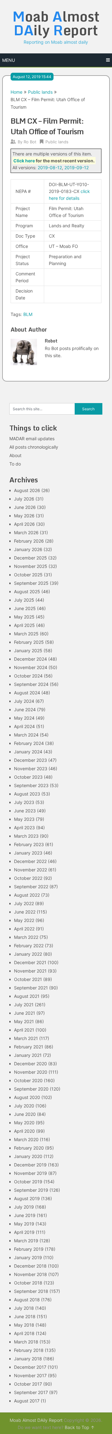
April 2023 (24, 827)
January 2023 (28, 852)
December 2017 (30, 1367)
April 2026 (24, 524)
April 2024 (24, 726)
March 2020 (26, 1139)
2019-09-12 (76, 167)
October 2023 (28, 777)
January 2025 (28, 650)
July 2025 (24, 600)
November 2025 (30, 566)
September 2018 (31, 1291)
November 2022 (30, 869)
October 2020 (28, 1080)
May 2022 (24, 920)
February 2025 (29, 642)
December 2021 (30, 962)
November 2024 (30, 667)
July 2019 (24, 1207)
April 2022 (24, 928)
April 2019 (24, 1232)
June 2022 (24, 911)
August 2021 (27, 996)
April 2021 (24, 1029)
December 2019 (30, 1164)
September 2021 (31, 987)
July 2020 (24, 1105)
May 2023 (24, 819)
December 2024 (30, 659)
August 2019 (27, 1198)
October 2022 (28, 878)
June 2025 (25, 608)
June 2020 (25, 1114)
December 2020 (30, 1063)
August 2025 (27, 591)
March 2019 (26, 1240)
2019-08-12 (50, 167)
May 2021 (24, 1021)
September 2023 (31, 785)
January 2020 (28, 1156)
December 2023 (30, 760)
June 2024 (25, 709)
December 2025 (30, 557)
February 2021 (28, 1046)
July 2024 (24, 701)
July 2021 (24, 1004)
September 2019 (31, 1190)
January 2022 (28, 954)
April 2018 (24, 1333)
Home (16, 92)
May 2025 (24, 616)
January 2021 (28, 1055)
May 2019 (24, 1223)
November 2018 (30, 1274)
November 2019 (30, 1173)
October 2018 (28, 1282)
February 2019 (29, 1249)
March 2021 (26, 1038)
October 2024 (28, 675)
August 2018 (27, 1299)
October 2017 (28, 1384)
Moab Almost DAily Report (36, 1420)
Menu (8, 60)
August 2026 (27, 490)
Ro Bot (30, 141)
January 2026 (28, 549)
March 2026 (26, 532)
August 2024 (27, 692)
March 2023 (26, 836)
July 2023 (24, 802)
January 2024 (28, 751)
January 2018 (28, 1358)
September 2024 (31, 684)
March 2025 (26, 633)
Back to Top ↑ (80, 1427)
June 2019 (24, 1215)
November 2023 (30, 768)
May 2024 (24, 718)
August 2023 (27, 793)
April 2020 (24, 1131)
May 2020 (24, 1122)
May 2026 (24, 515)
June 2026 (25, 507)
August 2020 (27, 1097)
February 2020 (29, 1148)
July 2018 (24, 1308)
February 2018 (29, 1350)
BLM (27, 314)
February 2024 (29, 743)
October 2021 (28, 979)
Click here (24, 160)
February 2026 (29, 541)
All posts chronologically (33, 447)
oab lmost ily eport (56, 23)
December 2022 (30, 861)
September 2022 (31, 886)
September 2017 (31, 1392)
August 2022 (27, 895)
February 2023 (29, 844)
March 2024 (26, 734)
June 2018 (24, 1316)
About (15, 455)
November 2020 (30, 1072)
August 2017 (27, 1400)
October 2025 (28, 574)
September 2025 (31, 583)
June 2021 (24, 1013)
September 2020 (31, 1089)
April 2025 (24, 625)
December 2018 (30, 1266)
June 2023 (25, 810)
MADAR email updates (31, 438)
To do (15, 463)
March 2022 (26, 937)
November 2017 (30, 1375)
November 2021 (30, 970)
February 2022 (29, 945)
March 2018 (26, 1341)
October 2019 (28, 1181)
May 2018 (24, 1325)
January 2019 (28, 1257)
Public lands (40, 92)
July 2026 (24, 498)
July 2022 (24, 903)
